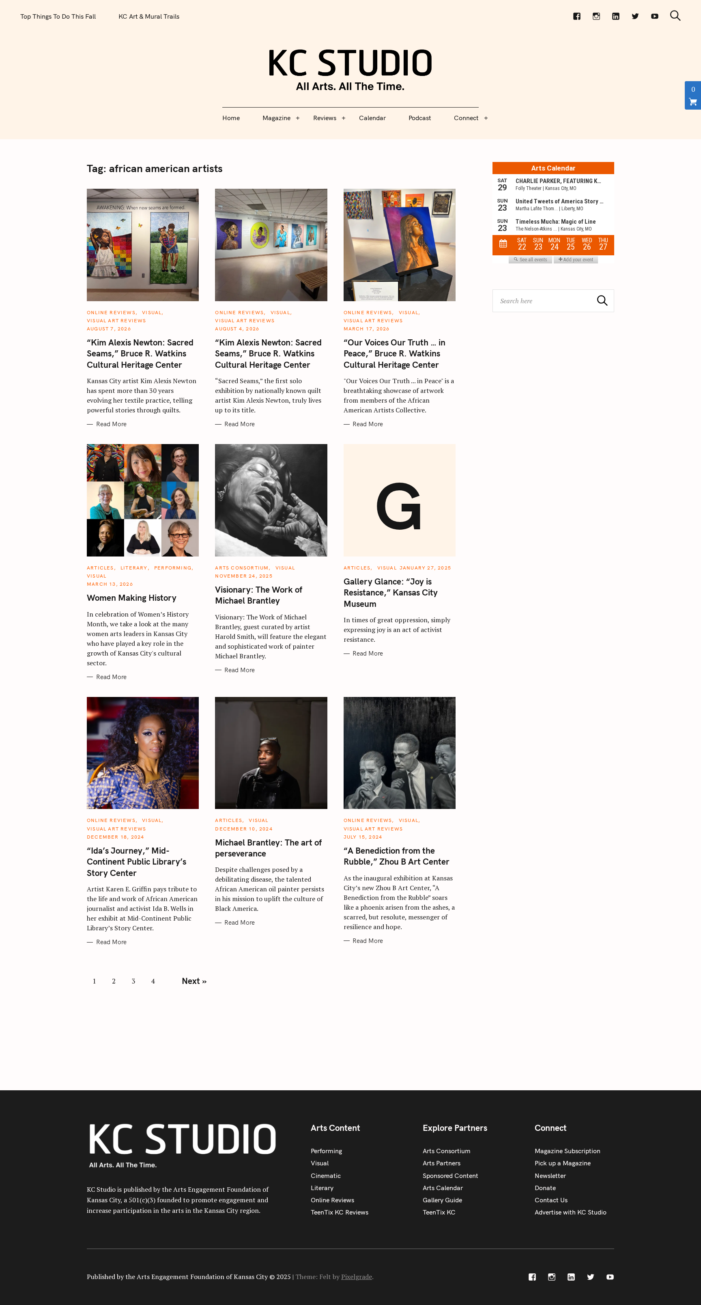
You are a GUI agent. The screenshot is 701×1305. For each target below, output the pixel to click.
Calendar (372, 118)
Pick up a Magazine (563, 1163)
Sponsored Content (450, 1175)
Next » (194, 980)
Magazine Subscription (567, 1151)
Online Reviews (111, 312)
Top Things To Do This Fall (58, 16)
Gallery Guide (442, 1200)
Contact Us (551, 1200)
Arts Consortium (242, 568)
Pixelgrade (356, 1276)
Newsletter (550, 1175)
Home (231, 118)
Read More (111, 424)
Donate (545, 1188)
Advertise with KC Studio (570, 1212)
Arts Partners (441, 1163)
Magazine (276, 118)
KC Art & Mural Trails (148, 16)
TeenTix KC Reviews (339, 1212)
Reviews (324, 118)
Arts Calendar (443, 1188)
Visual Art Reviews (116, 320)
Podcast (420, 118)
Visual (151, 312)
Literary (134, 568)
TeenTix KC (439, 1212)
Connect (466, 118)
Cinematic (326, 1175)
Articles (100, 568)
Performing (172, 568)
